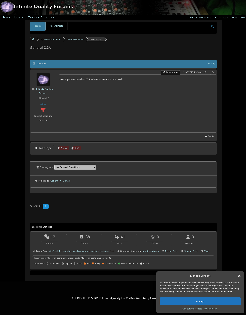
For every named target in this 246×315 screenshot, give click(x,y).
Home (5, 17)
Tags (206, 251)
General (64, 148)
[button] (239, 275)
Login (19, 17)
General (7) (56, 180)
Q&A (77, 148)
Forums (38, 25)
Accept (200, 301)
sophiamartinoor (150, 251)
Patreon (238, 17)
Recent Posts (56, 25)
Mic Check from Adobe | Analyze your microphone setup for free (81, 251)
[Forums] (33, 39)
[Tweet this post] (213, 72)
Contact (221, 17)
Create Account (40, 17)
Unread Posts (191, 251)
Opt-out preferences (192, 308)
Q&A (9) (66, 180)
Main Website (200, 17)
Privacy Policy (210, 308)
